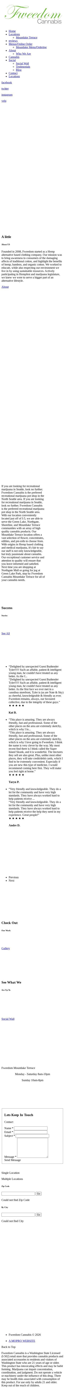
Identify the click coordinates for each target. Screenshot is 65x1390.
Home (12, 31)
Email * (8, 1132)
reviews (13, 40)
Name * (8, 1128)
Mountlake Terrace (26, 37)
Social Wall (22, 63)
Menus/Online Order (20, 44)
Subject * (9, 1135)
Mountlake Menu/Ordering (31, 47)
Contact (13, 73)
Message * (10, 1156)
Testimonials (23, 66)
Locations (14, 34)
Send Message (12, 1160)
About (12, 50)
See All (5, 633)
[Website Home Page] (33, 25)
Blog (18, 69)
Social (12, 60)
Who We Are (23, 53)
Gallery (5, 948)
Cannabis (14, 56)
